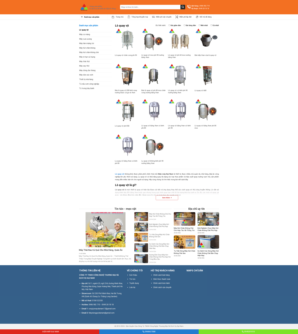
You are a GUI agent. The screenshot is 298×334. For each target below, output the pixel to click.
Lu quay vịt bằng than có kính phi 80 (126, 162)
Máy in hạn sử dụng (87, 57)
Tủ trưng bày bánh (86, 88)
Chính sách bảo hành (161, 283)
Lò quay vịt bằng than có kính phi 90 (179, 127)
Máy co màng (84, 34)
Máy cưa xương (85, 39)
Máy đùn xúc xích (86, 75)
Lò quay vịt (84, 30)
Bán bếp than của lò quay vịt (205, 55)
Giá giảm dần (176, 25)
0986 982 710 (205, 6)
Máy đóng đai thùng (87, 70)
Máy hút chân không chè (89, 52)
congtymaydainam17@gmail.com (102, 309)
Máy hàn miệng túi (86, 43)
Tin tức (132, 279)
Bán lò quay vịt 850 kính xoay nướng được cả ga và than (126, 91)
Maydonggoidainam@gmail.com (101, 313)
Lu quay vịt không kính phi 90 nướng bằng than (152, 162)
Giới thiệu (133, 275)
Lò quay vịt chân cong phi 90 (126, 55)
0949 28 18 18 (204, 8)
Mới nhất (204, 25)
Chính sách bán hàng (161, 275)
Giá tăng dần (191, 25)
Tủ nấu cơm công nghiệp (89, 84)
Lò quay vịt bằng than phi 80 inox (205, 127)
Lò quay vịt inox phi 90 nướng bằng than (152, 56)
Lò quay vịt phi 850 (122, 126)
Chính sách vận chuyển (162, 287)
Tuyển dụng (134, 283)
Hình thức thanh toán (161, 279)
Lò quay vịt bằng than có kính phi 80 (152, 127)
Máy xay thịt (84, 66)
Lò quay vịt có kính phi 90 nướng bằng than (178, 91)
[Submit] (182, 7)
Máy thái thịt (84, 61)
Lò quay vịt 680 (200, 90)
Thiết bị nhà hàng (86, 79)
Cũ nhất (216, 25)
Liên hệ (132, 287)
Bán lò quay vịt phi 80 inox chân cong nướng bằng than (153, 91)
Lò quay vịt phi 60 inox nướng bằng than (179, 56)
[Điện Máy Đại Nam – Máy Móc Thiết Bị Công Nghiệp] (98, 7)
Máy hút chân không (87, 48)
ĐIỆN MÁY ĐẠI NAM (50, 332)
